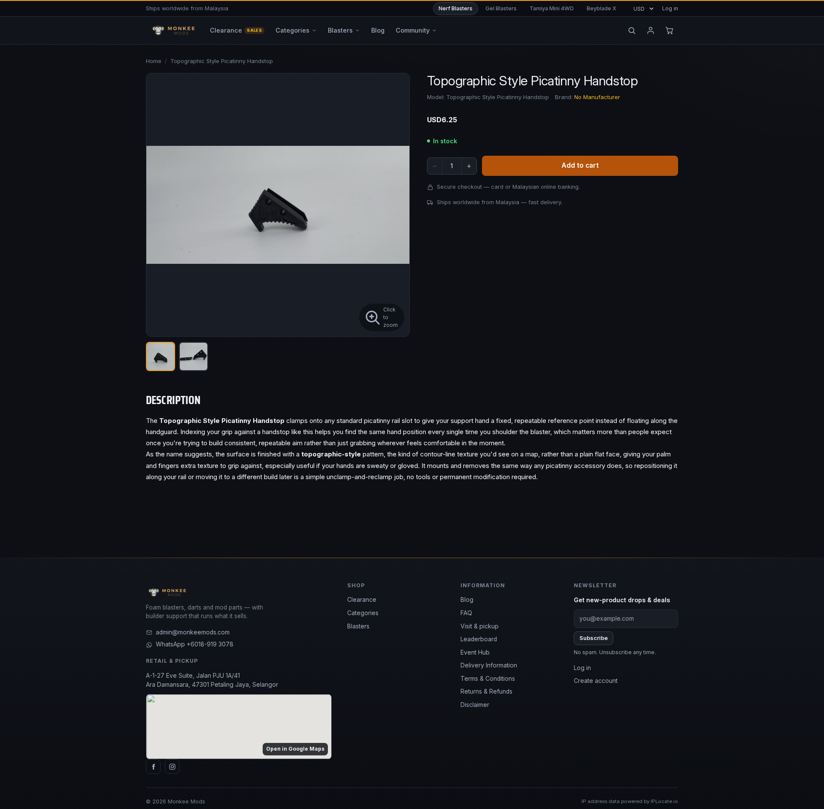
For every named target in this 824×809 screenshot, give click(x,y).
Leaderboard (478, 639)
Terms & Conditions (487, 678)
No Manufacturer (597, 97)
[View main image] (160, 356)
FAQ (466, 613)
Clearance (361, 599)
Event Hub (475, 652)
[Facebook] (153, 766)
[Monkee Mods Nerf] (172, 30)
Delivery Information (488, 665)
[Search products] (631, 30)
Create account (596, 680)
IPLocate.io (664, 801)
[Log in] (650, 30)
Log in (670, 8)
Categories (363, 613)
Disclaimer (474, 704)
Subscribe (593, 637)
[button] (278, 205)
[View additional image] (193, 356)
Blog (466, 599)
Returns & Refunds (486, 691)
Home (153, 60)
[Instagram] (172, 766)
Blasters (358, 626)
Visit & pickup (479, 626)
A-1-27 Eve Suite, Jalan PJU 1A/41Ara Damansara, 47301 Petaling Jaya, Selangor (212, 680)
